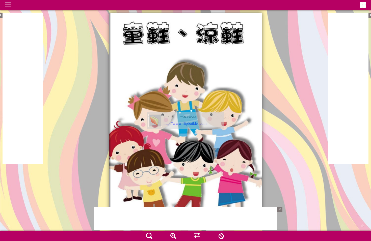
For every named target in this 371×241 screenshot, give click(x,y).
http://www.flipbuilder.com (185, 123)
